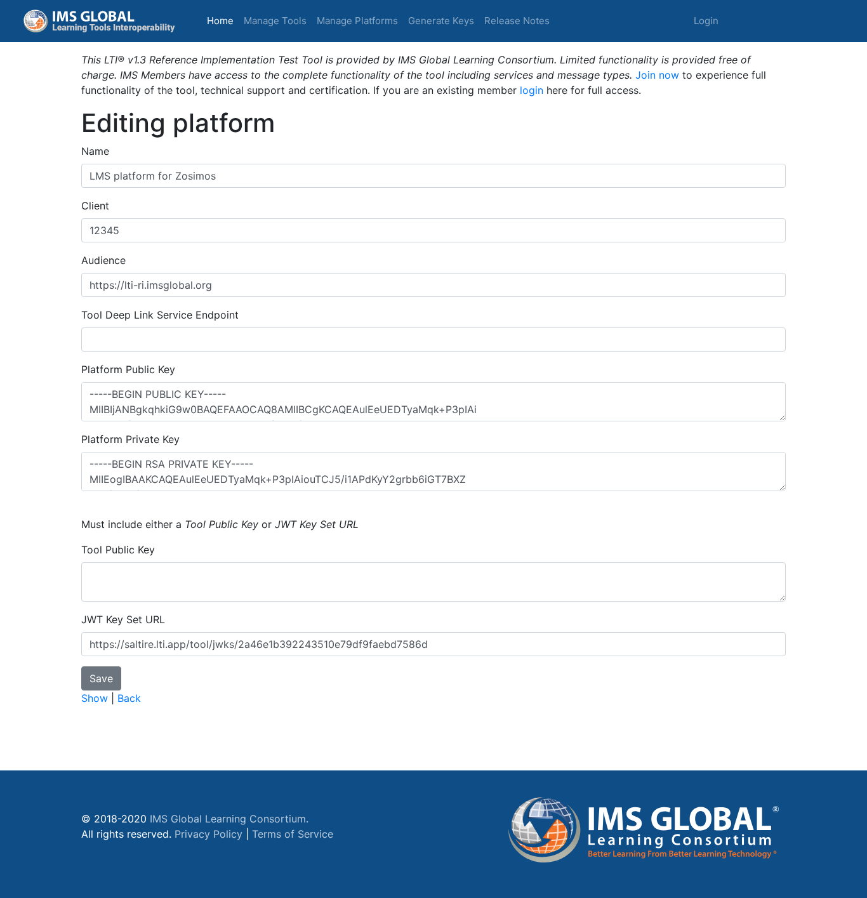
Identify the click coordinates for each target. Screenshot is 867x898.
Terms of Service (292, 834)
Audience (103, 260)
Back (129, 698)
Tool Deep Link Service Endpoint (160, 314)
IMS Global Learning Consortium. (229, 818)
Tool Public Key (118, 549)
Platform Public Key (128, 369)
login (531, 90)
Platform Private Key (130, 439)
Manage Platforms (357, 21)
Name (95, 151)
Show (94, 698)
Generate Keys (441, 21)
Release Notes (517, 21)
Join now (657, 75)
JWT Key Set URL (123, 619)
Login (706, 21)
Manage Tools (275, 21)
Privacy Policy (208, 834)
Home (223, 20)
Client (95, 205)
